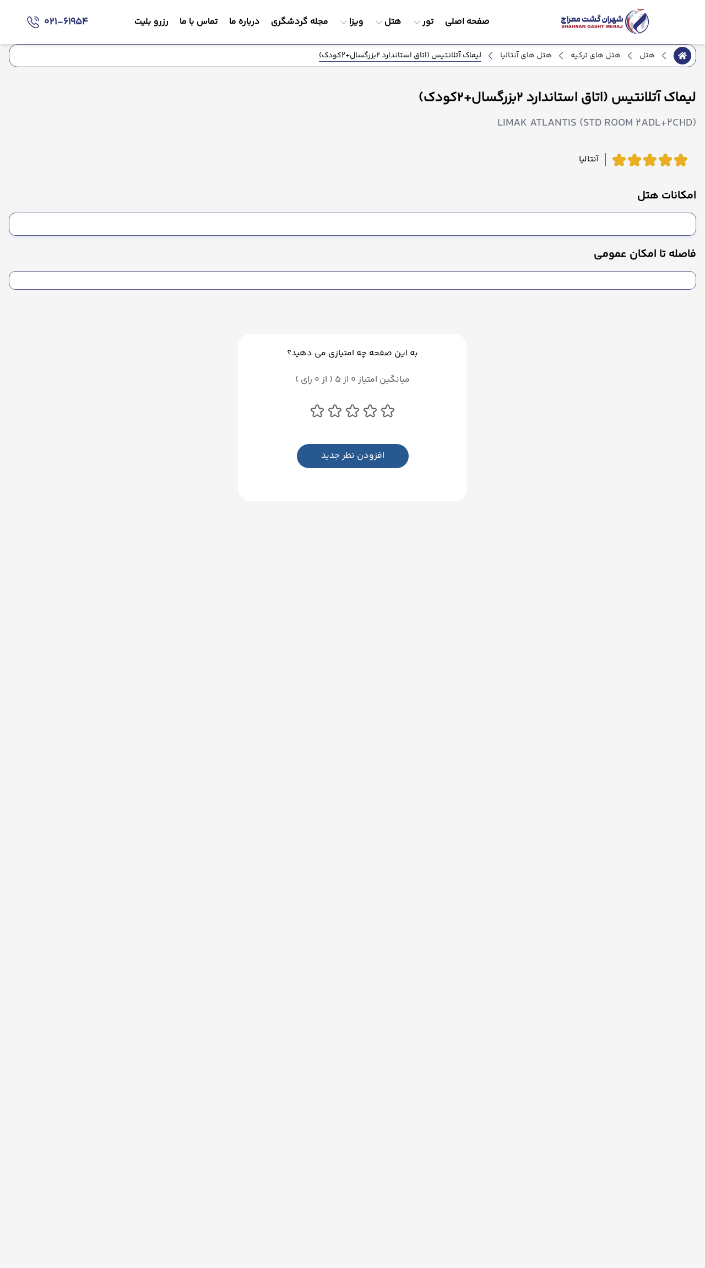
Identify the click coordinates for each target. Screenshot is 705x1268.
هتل (647, 55)
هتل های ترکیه (596, 55)
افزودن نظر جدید (352, 456)
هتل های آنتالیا (526, 55)
